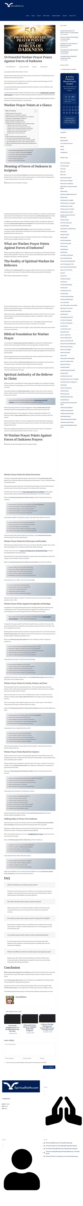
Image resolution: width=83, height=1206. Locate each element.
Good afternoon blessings (66, 255)
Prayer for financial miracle (66, 346)
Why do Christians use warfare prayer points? (16, 136)
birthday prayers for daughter (67, 209)
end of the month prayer (66, 222)
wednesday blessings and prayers (68, 419)
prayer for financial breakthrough (68, 343)
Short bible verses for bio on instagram (69, 379)
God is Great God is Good (66, 143)
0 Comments (43, 66)
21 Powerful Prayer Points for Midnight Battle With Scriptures (29, 1027)
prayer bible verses (64, 332)
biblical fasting (63, 191)
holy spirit (62, 273)
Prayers (34, 66)
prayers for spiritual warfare (66, 361)
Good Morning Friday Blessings (67, 261)
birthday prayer (63, 197)
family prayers (63, 231)
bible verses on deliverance (66, 183)
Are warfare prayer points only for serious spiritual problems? (21, 141)
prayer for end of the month (66, 340)
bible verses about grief (65, 177)
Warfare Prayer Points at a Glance (14, 113)
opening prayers (64, 314)
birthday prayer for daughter (66, 200)
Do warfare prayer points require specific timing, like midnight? (21, 139)
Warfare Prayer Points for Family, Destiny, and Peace (19, 129)
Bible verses (63, 174)
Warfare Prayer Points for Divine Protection (17, 125)
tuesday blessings (64, 399)
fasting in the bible (64, 234)
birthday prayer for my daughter (67, 203)
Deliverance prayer (64, 219)
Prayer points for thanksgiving (67, 358)
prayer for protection (65, 352)
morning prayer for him (65, 290)
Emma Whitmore (10, 66)
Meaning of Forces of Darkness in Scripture (16, 115)
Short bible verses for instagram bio (68, 382)
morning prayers (64, 293)
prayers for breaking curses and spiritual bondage (33, 550)
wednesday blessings (65, 416)
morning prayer (63, 287)
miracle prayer (63, 281)
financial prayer (63, 246)
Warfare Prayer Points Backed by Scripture (17, 131)
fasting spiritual (64, 237)
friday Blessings (64, 249)
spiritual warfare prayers (66, 388)
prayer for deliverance (65, 334)
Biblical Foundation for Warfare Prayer (15, 120)
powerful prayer (64, 326)
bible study (63, 168)
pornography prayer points (66, 317)
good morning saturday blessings (68, 267)
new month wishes (64, 302)
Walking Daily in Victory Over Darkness (16, 133)
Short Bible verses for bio (66, 376)
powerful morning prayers (66, 323)
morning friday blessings (66, 284)
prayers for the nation (65, 364)
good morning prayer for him (67, 264)
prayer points (63, 355)
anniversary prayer (64, 165)
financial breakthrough (65, 240)
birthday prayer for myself (66, 206)
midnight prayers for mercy (35, 834)
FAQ (7, 134)
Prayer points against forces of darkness (34, 491)
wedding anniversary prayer (66, 410)
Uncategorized (63, 152)
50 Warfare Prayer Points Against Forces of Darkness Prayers (20, 123)
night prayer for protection (66, 308)
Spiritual (62, 149)
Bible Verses (63, 137)
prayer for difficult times (66, 337)
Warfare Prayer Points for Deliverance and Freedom (19, 126)
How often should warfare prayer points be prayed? (18, 138)
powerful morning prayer (66, 320)
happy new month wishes (66, 270)
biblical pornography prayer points (68, 194)
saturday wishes (64, 373)
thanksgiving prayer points (66, 396)
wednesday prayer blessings (67, 422)
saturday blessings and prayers (67, 370)
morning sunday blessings (66, 299)
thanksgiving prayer (65, 393)
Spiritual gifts (63, 385)
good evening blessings (66, 258)
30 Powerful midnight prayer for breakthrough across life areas (12, 1028)
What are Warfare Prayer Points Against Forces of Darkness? (20, 116)
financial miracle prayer (65, 243)
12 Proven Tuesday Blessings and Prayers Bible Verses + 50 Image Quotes (47, 1027)
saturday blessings (64, 367)
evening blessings (64, 225)
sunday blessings (64, 390)
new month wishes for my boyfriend (68, 305)
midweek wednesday (65, 278)
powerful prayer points (65, 329)
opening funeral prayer (65, 311)
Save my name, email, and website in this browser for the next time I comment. (26, 1062)
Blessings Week (64, 140)
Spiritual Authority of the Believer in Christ (15, 122)
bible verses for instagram (66, 180)
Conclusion (9, 145)
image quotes (63, 275)
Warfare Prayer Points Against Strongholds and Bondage (20, 128)
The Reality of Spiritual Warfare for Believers (16, 118)
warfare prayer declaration (66, 407)
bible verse (62, 171)
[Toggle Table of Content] (35, 111)
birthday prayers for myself (66, 212)
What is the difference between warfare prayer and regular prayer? (22, 143)
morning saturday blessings (66, 296)
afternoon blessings (65, 163)
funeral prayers (63, 252)
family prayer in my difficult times (68, 228)
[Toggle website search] (78, 15)
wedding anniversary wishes (67, 413)
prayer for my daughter (65, 349)
